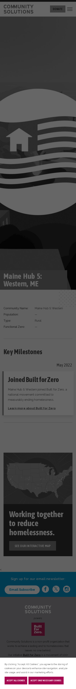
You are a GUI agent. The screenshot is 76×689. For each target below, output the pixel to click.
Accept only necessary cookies (46, 680)
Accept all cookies (16, 680)
